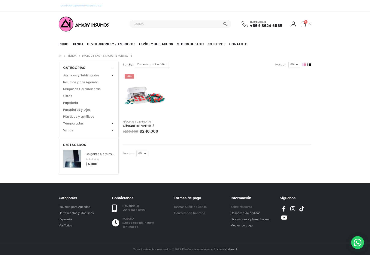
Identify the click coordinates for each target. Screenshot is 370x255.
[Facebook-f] (284, 208)
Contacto (238, 44)
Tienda (78, 44)
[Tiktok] (308, 5)
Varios (68, 130)
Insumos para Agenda (80, 82)
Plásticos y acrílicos (78, 116)
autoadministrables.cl (224, 249)
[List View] (309, 64)
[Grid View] (304, 64)
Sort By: (128, 64)
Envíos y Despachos (156, 44)
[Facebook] (287, 5)
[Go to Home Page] (60, 55)
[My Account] (293, 24)
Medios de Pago (190, 44)
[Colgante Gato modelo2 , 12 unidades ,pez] (72, 159)
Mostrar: (280, 64)
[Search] (225, 24)
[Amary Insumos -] (84, 24)
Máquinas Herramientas (137, 121)
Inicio (64, 44)
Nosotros (216, 44)
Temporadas (73, 123)
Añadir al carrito (160, 79)
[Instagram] (301, 5)
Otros (67, 96)
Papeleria (70, 103)
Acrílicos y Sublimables (81, 75)
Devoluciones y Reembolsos (111, 44)
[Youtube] (294, 5)
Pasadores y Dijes (77, 110)
